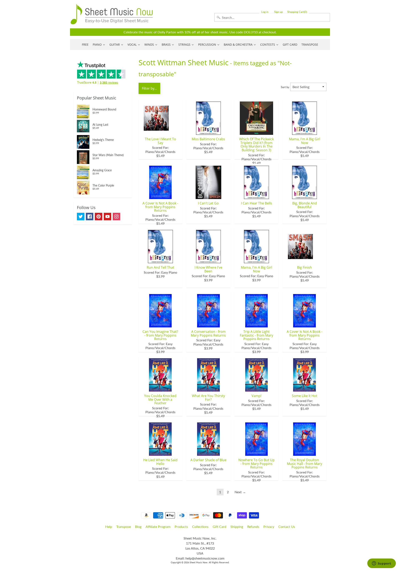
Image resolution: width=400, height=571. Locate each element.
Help (108, 526)
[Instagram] (116, 216)
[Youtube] (107, 216)
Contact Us (286, 526)
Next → (240, 492)
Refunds (253, 526)
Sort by (285, 87)
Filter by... (149, 88)
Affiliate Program (158, 526)
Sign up (278, 12)
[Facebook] (89, 216)
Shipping (236, 526)
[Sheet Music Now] (111, 14)
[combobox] (272, 17)
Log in (264, 12)
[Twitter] (80, 216)
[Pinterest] (98, 216)
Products (181, 526)
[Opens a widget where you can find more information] (381, 563)
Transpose (123, 526)
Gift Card (219, 526)
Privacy (268, 526)
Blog (138, 526)
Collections (200, 526)
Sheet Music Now (199, 562)
